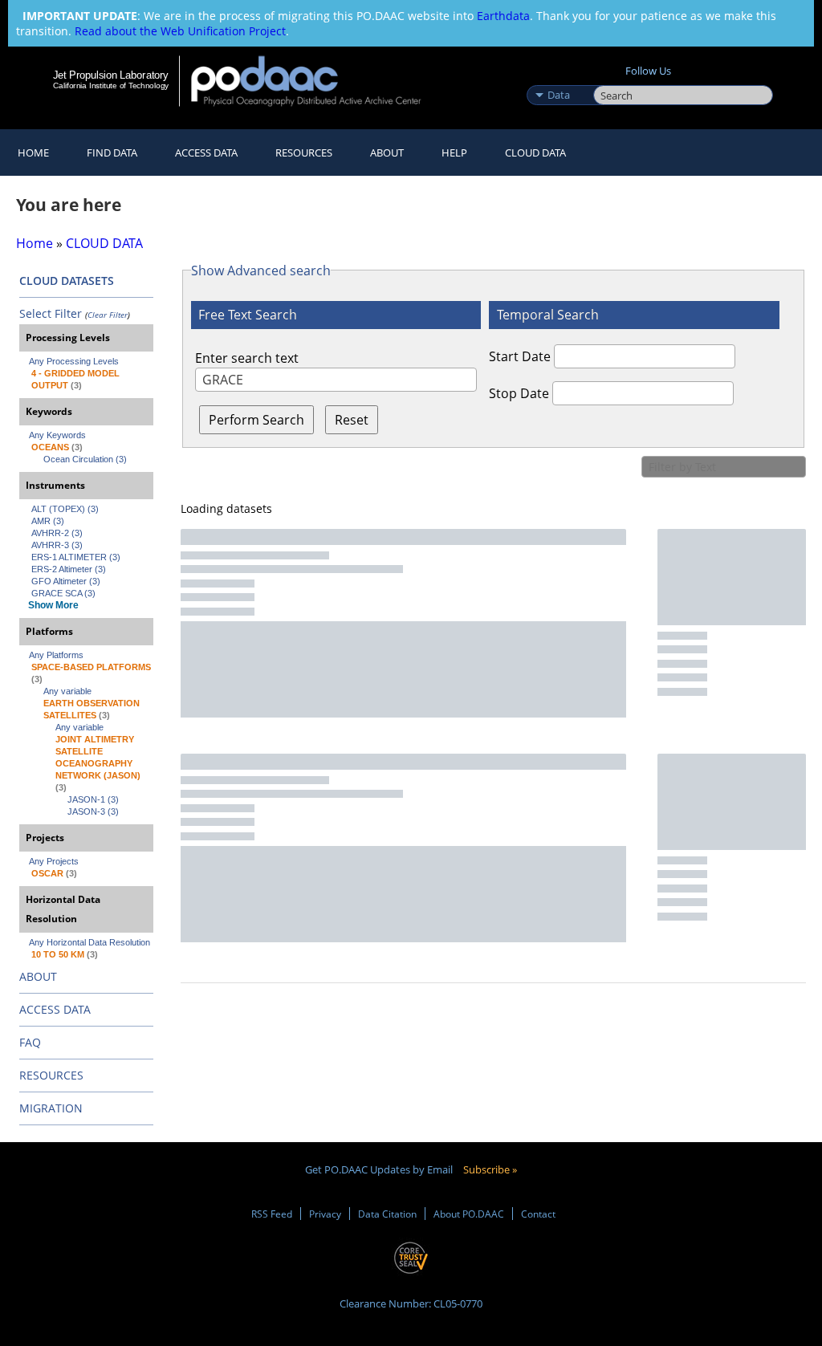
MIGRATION (51, 1108)
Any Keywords (57, 435)
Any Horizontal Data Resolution (89, 942)
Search (611, 78)
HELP (454, 152)
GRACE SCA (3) (63, 593)
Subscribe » (490, 1169)
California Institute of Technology (111, 85)
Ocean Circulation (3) (85, 459)
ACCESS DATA (55, 1009)
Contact (538, 1213)
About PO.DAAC (468, 1213)
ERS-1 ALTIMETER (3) (75, 557)
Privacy (325, 1213)
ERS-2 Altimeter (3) (68, 569)
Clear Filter (107, 314)
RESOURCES (303, 152)
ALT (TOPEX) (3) (65, 509)
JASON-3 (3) (93, 811)
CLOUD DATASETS (66, 280)
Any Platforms (56, 655)
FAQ (30, 1042)
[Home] (316, 80)
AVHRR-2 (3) (57, 533)
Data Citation (387, 1213)
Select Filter (50, 313)
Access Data (206, 152)
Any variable (67, 691)
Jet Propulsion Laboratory (111, 74)
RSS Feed (271, 1213)
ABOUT (38, 976)
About (387, 152)
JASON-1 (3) (93, 799)
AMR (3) (47, 521)
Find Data (112, 152)
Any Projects (54, 861)
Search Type (558, 78)
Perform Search (256, 420)
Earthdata (503, 15)
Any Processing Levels (74, 361)
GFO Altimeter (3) (65, 581)
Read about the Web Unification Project (180, 31)
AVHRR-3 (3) (57, 545)
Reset (351, 420)
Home (33, 152)
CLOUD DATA (535, 152)
